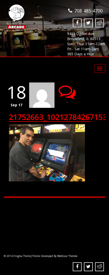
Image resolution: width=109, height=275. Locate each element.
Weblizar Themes (67, 256)
